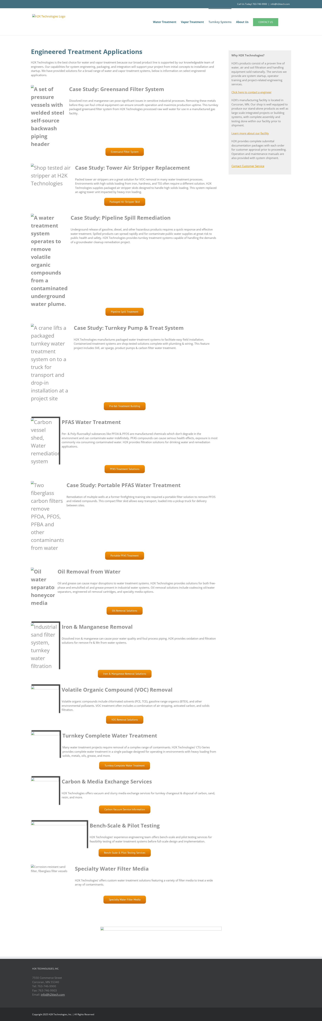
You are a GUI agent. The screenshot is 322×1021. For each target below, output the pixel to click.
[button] (284, 21)
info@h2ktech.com (280, 4)
